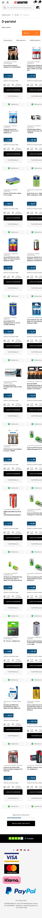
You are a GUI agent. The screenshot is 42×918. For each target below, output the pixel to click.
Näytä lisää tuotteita (21, 823)
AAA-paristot (21, 40)
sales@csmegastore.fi (31, 905)
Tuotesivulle (13, 96)
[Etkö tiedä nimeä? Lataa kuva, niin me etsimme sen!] (38, 7)
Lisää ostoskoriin (13, 90)
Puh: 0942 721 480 (21, 907)
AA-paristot (8, 40)
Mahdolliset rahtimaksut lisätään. (11, 80)
